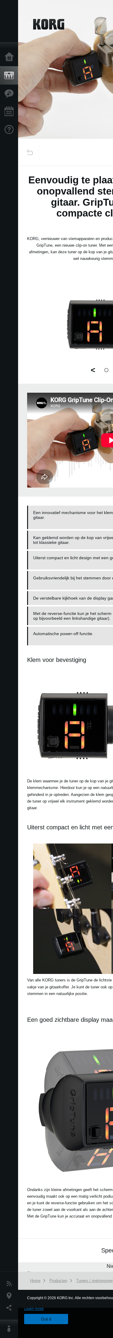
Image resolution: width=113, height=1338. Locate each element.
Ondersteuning (10, 130)
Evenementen (10, 112)
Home (10, 57)
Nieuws (10, 1284)
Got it (46, 1319)
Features (10, 94)
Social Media (10, 1308)
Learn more (34, 1308)
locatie (10, 1296)
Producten (10, 76)
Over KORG (10, 1329)
